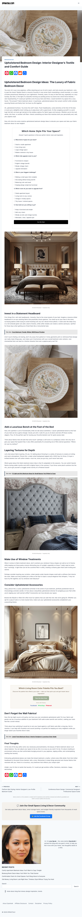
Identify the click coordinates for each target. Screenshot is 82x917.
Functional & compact (21, 161)
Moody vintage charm (21, 166)
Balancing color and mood (23, 182)
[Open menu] (78, 3)
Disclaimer (38, 903)
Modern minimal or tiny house (24, 152)
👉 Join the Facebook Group (41, 816)
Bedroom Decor (9, 59)
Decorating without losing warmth (25, 180)
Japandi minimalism (21, 168)
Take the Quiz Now (41, 698)
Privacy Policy (47, 903)
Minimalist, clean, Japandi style (24, 217)
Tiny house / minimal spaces (23, 201)
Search (4, 883)
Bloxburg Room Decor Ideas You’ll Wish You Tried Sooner (20, 873)
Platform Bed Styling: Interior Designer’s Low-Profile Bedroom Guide (18, 789)
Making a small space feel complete (26, 177)
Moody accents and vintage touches (26, 215)
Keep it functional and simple (24, 209)
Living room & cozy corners (23, 196)
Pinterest (49, 705)
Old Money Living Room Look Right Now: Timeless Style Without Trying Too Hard (28, 879)
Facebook (33, 705)
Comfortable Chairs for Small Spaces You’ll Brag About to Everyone (23, 876)
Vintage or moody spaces (23, 198)
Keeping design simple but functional (26, 185)
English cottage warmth (22, 163)
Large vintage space (21, 150)
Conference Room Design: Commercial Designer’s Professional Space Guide (64, 789)
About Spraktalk (8, 903)
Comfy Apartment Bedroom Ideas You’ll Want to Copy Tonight (21, 870)
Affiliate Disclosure (21, 903)
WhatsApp (41, 705)
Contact (30, 903)
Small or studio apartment (23, 144)
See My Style (41, 222)
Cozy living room (20, 147)
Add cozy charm (20, 212)
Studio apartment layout (22, 193)
